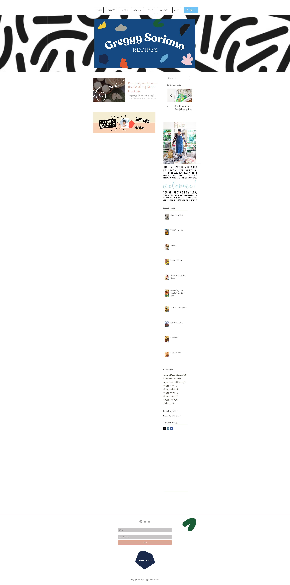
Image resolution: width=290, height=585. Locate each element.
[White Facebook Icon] (195, 10)
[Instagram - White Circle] (191, 10)
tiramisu (178, 416)
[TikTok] (187, 10)
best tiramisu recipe (169, 416)
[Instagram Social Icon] (168, 428)
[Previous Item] (171, 95)
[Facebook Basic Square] (171, 428)
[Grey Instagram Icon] (145, 521)
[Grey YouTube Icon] (149, 521)
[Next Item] (189, 95)
